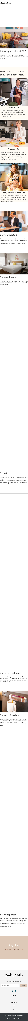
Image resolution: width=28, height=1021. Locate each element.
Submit (24, 985)
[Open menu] (27, 2)
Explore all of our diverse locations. (14, 949)
